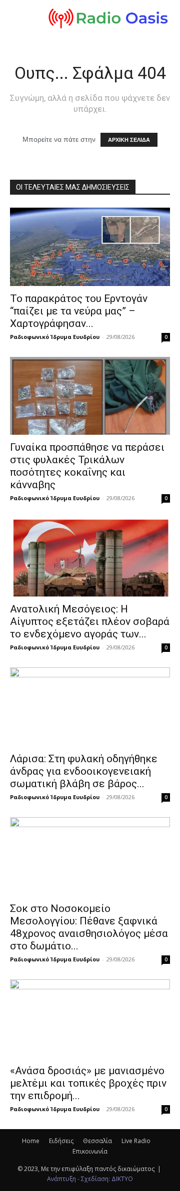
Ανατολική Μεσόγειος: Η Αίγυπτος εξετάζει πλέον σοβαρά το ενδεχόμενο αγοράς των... (90, 621)
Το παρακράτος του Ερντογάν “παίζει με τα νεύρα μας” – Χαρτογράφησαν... (79, 311)
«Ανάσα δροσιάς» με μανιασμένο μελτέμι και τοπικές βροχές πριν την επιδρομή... (88, 1083)
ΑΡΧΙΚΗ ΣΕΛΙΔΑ (129, 140)
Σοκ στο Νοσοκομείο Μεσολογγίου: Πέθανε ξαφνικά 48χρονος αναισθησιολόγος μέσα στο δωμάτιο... (89, 927)
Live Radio (136, 1141)
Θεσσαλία (97, 1141)
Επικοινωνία (90, 1151)
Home (31, 1141)
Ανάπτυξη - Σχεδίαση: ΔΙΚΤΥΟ (90, 1179)
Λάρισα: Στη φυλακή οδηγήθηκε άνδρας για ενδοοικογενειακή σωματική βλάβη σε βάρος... (84, 771)
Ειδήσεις (61, 1141)
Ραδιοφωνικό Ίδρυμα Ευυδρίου (55, 336)
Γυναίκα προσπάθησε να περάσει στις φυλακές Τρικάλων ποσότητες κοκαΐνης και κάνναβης (87, 466)
